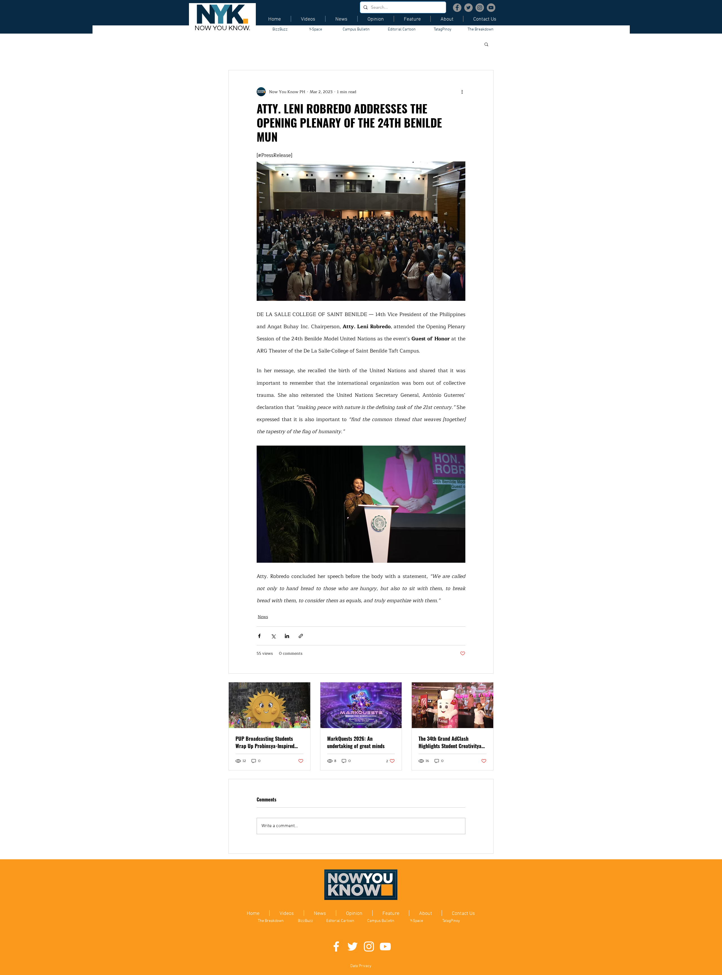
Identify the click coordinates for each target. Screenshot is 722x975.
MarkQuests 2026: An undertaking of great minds (356, 742)
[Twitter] (468, 7)
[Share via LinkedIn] (287, 636)
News (263, 617)
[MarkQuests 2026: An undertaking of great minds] (361, 705)
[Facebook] (457, 7)
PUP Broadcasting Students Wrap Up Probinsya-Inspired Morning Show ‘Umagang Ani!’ (266, 742)
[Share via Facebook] (259, 636)
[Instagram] (480, 7)
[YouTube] (491, 7)
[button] (486, 44)
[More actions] (462, 91)
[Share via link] (300, 636)
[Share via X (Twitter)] (273, 636)
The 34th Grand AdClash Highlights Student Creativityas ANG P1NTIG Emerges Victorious (451, 742)
